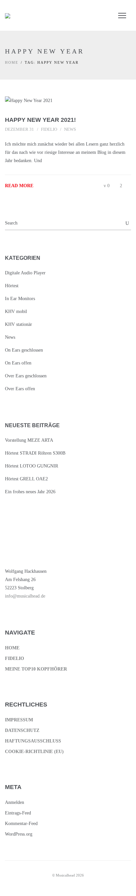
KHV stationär (18, 324)
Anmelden (14, 802)
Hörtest (11, 285)
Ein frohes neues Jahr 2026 (30, 491)
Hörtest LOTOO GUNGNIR (31, 466)
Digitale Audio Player (25, 272)
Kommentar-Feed (21, 823)
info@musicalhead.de (25, 596)
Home (11, 62)
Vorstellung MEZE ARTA (29, 440)
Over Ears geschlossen (26, 375)
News (70, 129)
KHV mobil (16, 311)
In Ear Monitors (20, 298)
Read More (19, 185)
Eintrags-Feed (18, 812)
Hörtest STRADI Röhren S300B (35, 453)
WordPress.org (18, 834)
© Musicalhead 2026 (68, 875)
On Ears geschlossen (24, 350)
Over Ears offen (20, 388)
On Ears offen (18, 363)
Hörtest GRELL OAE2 (26, 478)
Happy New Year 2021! (40, 120)
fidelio (49, 129)
